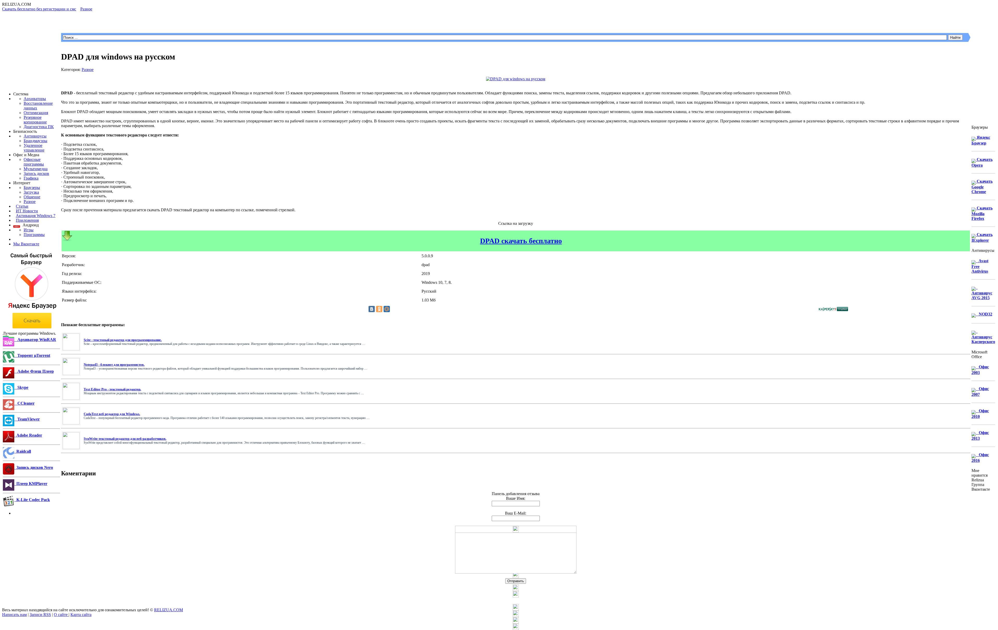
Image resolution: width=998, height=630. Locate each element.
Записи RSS (40, 614)
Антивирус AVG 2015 (981, 292)
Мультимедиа (36, 169)
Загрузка (31, 192)
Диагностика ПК (39, 126)
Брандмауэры (35, 141)
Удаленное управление (34, 147)
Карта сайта (80, 614)
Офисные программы (34, 161)
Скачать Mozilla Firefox (982, 213)
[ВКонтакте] (372, 309)
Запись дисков (36, 173)
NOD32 (984, 314)
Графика (31, 178)
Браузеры (32, 187)
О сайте (61, 614)
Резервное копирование (35, 119)
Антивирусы (35, 136)
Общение (32, 197)
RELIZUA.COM (168, 610)
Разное (30, 201)
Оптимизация (36, 112)
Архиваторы (35, 98)
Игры (29, 230)
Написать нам (14, 614)
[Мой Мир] (387, 309)
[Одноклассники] (379, 309)
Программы (34, 234)
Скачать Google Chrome (982, 186)
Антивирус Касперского (983, 336)
